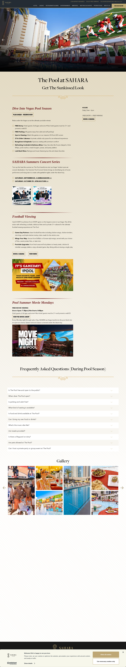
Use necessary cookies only (106, 661)
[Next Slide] (122, 488)
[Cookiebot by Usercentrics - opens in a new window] (12, 663)
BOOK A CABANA (18, 254)
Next (123, 40)
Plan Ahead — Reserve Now (23, 115)
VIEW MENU (33, 254)
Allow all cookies (105, 654)
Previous (3, 40)
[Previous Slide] (4, 488)
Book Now (118, 6)
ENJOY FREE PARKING (92, 1)
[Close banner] (123, 652)
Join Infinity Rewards (77, 1)
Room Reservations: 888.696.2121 (111, 1)
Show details (28, 663)
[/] (6, 4)
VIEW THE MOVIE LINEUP (21, 317)
